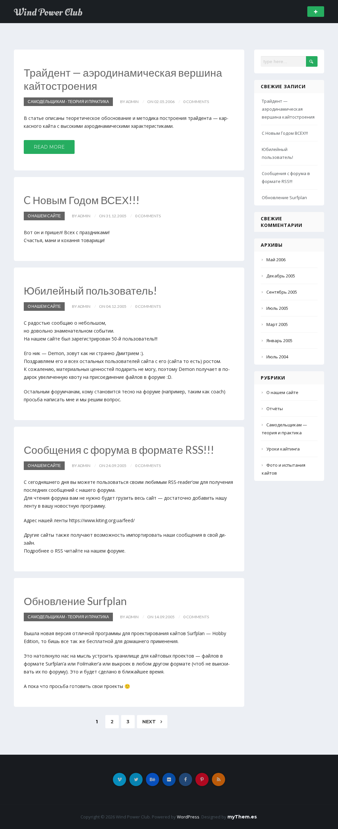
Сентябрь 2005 (281, 292)
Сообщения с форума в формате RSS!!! (119, 449)
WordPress (188, 817)
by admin (129, 101)
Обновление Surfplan (75, 601)
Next (149, 722)
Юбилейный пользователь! (90, 290)
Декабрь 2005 (280, 276)
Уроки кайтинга (283, 449)
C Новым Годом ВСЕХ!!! (82, 200)
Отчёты (274, 409)
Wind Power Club (48, 13)
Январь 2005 (279, 340)
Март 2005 (277, 324)
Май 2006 (276, 260)
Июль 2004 (277, 357)
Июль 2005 (277, 308)
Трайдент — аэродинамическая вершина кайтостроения (288, 109)
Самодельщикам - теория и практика (68, 101)
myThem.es (242, 817)
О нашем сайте (44, 215)
